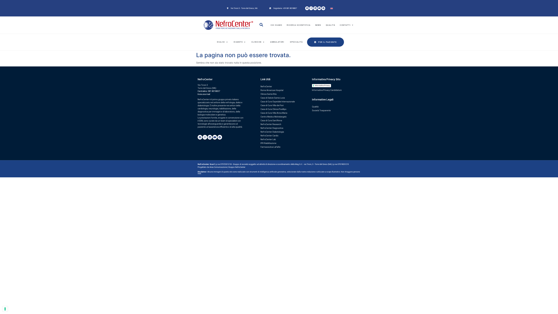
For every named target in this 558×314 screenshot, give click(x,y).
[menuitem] (331, 8)
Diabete (238, 42)
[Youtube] (319, 8)
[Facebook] (307, 8)
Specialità (296, 42)
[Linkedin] (315, 8)
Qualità (330, 25)
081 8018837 (214, 91)
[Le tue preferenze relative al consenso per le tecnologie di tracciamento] (5, 309)
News (318, 25)
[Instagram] (311, 8)
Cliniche (256, 42)
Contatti (345, 25)
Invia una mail (204, 94)
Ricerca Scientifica (299, 25)
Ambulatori (277, 42)
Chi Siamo (276, 25)
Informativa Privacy (322, 85)
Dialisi (221, 42)
